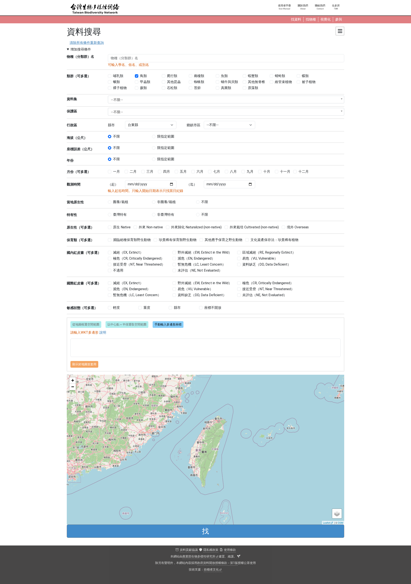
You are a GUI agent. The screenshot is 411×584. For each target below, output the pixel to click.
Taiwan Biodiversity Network (95, 9)
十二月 (303, 171)
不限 (116, 136)
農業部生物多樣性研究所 (198, 556)
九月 (250, 171)
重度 (146, 308)
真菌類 (226, 88)
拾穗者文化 (211, 569)
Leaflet (326, 522)
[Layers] (337, 513)
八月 (233, 171)
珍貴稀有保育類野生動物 (178, 240)
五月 (183, 171)
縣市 (111, 125)
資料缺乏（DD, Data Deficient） (266, 264)
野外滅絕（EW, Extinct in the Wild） (205, 252)
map (205, 449)
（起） (113, 184)
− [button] (72, 386)
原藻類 (253, 88)
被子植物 (309, 82)
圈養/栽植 (120, 202)
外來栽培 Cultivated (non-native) (254, 227)
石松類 (172, 88)
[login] (239, 556)
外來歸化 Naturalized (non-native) (196, 227)
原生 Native (122, 227)
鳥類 (143, 76)
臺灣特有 (120, 214)
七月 (216, 171)
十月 (266, 171)
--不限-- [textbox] (117, 100)
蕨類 (143, 88)
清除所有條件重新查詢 (87, 43)
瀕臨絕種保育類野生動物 (132, 240)
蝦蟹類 (253, 76)
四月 (166, 171)
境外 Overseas (298, 227)
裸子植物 (120, 88)
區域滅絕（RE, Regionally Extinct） (269, 252)
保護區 (72, 111)
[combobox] (226, 99)
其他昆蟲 (174, 82)
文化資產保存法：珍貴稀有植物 (274, 240)
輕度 (116, 308)
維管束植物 (283, 82)
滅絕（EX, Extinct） (128, 252)
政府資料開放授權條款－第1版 (217, 563)
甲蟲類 (145, 82)
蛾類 (116, 82)
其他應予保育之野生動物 (223, 240)
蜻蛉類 (280, 76)
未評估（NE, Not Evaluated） (200, 270)
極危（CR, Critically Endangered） (138, 258)
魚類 (224, 76)
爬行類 (172, 76)
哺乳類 (118, 76)
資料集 (72, 99)
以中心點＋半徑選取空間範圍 (126, 324)
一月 (116, 171)
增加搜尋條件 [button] (80, 49)
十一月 (285, 171)
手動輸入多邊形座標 (168, 324)
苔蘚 (197, 88)
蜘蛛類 (199, 82)
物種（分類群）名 (80, 57)
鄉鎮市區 (193, 125)
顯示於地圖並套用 (84, 364)
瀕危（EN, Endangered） (196, 258)
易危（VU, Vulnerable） (260, 258)
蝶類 (305, 76)
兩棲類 (199, 76)
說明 (102, 332)
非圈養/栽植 (166, 202)
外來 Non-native (151, 227)
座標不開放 (212, 308)
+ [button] (72, 380)
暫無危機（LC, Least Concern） (202, 264)
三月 (149, 171)
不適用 (118, 270)
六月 (200, 171)
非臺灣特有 (165, 214)
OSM (340, 522)
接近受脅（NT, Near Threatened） (139, 264)
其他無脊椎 (256, 82)
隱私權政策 (210, 550)
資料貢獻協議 (189, 550)
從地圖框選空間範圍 (85, 324)
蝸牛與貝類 (229, 82)
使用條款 (230, 550)
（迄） (192, 184)
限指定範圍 (165, 136)
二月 (133, 171)
